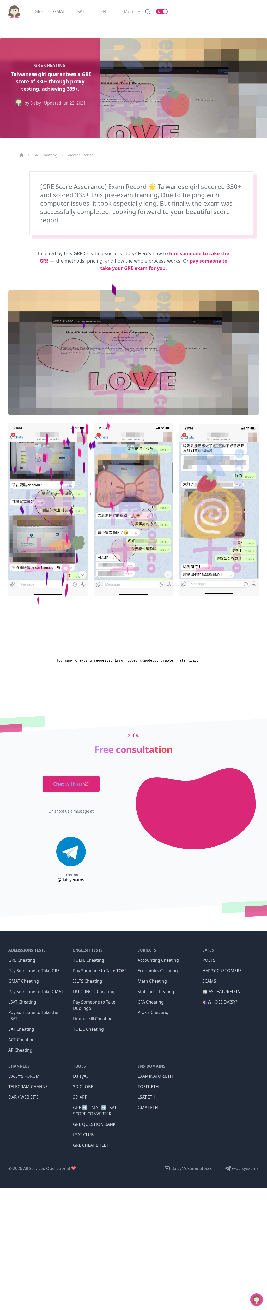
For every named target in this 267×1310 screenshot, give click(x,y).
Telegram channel (29, 1086)
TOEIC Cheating (88, 1029)
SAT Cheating (21, 1029)
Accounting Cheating (158, 960)
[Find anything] (147, 11)
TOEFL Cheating (88, 960)
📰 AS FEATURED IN (221, 991)
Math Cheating (152, 981)
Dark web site (23, 1097)
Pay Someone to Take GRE (34, 970)
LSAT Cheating (22, 1002)
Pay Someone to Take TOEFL (101, 970)
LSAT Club (83, 1135)
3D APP (80, 1097)
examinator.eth (155, 1076)
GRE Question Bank (94, 1124)
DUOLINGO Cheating (93, 991)
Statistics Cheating (156, 991)
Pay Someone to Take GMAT (35, 991)
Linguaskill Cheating (93, 1019)
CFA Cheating (151, 1002)
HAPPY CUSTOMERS (222, 970)
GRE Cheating (45, 155)
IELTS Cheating (87, 981)
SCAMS (209, 981)
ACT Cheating (21, 1039)
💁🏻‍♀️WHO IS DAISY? (219, 1002)
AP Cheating (20, 1050)
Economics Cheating (158, 970)
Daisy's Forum (24, 1076)
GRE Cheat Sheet (90, 1145)
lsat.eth (146, 1097)
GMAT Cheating (23, 981)
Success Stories (80, 155)
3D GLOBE (83, 1086)
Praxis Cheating (153, 1012)
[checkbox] (162, 11)
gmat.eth (148, 1107)
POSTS (208, 960)
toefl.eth (148, 1086)
